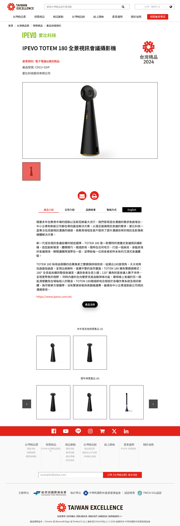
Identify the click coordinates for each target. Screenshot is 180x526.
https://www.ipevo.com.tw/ (54, 296)
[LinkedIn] (126, 431)
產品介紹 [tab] (49, 209)
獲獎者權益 (31, 456)
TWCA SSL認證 (152, 492)
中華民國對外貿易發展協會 (104, 492)
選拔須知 (31, 449)
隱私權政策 (82, 516)
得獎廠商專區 (158, 16)
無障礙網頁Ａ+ (115, 516)
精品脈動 (58, 16)
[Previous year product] (26, 404)
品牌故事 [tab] (91, 209)
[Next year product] (153, 404)
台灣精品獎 (19, 16)
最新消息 (70, 449)
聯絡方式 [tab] (112, 209)
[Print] (94, 195)
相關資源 (103, 516)
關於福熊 (136, 16)
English (132, 209)
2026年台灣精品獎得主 (50, 450)
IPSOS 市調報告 (128, 449)
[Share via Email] (82, 195)
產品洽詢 (90, 304)
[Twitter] (114, 431)
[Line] (78, 431)
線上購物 (98, 16)
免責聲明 (61, 516)
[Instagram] (90, 431)
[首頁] (20, 7)
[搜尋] (123, 6)
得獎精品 (39, 16)
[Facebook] (54, 431)
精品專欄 (70, 456)
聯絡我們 (93, 516)
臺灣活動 (70, 452)
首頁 (10, 25)
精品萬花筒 (89, 449)
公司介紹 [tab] (70, 209)
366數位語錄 (90, 456)
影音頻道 (70, 460)
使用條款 (71, 516)
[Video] (65, 431)
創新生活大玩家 (89, 452)
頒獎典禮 (31, 452)
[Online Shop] (102, 431)
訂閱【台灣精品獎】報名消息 (122, 475)
